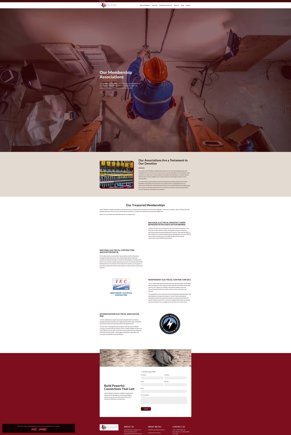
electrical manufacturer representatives (155, 173)
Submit (146, 408)
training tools (144, 187)
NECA (101, 256)
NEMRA (150, 228)
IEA (103, 319)
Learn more (42, 429)
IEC (152, 283)
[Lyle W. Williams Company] (109, 5)
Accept (34, 429)
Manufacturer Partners (154, 432)
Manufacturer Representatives (156, 429)
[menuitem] (145, 5)
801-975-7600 (102, 1)
